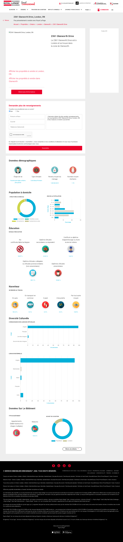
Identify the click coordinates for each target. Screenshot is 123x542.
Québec (20, 476)
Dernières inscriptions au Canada (35, 489)
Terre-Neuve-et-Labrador (69, 476)
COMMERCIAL (109, 470)
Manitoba (41, 476)
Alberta (24, 476)
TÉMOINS (108, 473)
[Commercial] (100, 3)
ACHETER (12, 9)
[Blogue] (114, 3)
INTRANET (116, 470)
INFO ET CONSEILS (53, 9)
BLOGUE (90, 470)
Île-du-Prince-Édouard (103, 476)
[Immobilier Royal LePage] (19, 3)
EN (112, 10)
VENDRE (23, 9)
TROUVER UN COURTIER (38, 9)
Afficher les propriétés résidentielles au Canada (14, 489)
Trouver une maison (8, 476)
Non (11, 111)
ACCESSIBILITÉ (115, 473)
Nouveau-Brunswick (57, 476)
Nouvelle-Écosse (93, 476)
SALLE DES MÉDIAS (82, 470)
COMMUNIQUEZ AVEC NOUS (69, 470)
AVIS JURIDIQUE (91, 473)
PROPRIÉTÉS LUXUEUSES (99, 470)
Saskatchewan (48, 476)
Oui (18, 111)
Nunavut (115, 476)
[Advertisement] (104, 62)
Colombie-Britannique (32, 476)
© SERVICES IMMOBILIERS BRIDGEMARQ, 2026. (20, 471)
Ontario (15, 476)
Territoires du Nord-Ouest (82, 476)
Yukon (111, 476)
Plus (87, 10)
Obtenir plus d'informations (26, 92)
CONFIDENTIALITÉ (100, 473)
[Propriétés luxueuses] (83, 3)
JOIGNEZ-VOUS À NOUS (72, 9)
